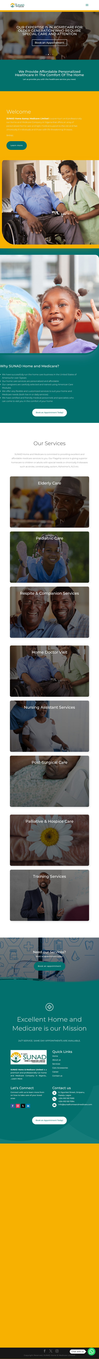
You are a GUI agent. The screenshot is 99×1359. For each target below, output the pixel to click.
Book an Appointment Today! (49, 412)
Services (56, 1064)
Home (55, 1056)
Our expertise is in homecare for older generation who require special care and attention (49, 30)
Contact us (57, 1076)
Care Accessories (60, 1068)
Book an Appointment (49, 42)
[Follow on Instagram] (18, 1106)
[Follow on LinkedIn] (28, 1106)
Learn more (17, 145)
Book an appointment (49, 966)
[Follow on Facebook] (13, 1106)
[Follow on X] (23, 1106)
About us (56, 1060)
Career (55, 1072)
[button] (91, 1351)
